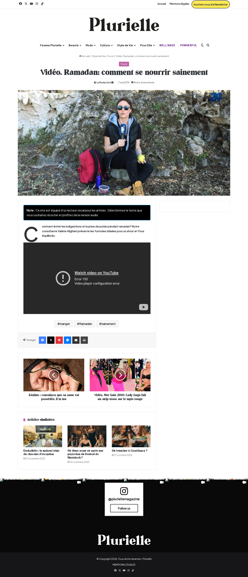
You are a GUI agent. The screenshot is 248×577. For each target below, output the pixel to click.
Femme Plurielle (51, 45)
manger (65, 324)
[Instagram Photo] (20, 499)
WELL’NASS (167, 45)
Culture (105, 45)
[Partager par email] (76, 340)
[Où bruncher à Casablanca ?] (131, 436)
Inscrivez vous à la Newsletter (211, 4)
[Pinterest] (59, 340)
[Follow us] (124, 493)
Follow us (124, 508)
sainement (108, 324)
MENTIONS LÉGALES (124, 564)
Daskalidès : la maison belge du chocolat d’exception (41, 452)
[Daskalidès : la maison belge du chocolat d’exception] (42, 436)
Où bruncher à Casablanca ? (129, 451)
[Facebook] (42, 340)
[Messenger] (67, 340)
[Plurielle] (124, 24)
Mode (89, 45)
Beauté (74, 45)
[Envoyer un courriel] (112, 82)
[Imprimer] (84, 340)
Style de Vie (125, 45)
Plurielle (147, 558)
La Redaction (104, 82)
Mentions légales (179, 3)
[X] (50, 340)
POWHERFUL (188, 45)
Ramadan (85, 324)
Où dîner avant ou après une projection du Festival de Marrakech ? (85, 454)
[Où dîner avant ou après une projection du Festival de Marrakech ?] (87, 436)
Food (110, 56)
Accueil (161, 3)
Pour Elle (146, 45)
